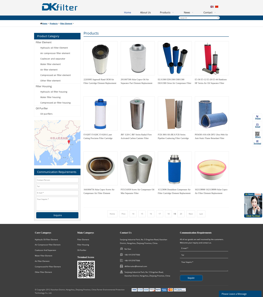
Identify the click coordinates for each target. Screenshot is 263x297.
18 (168, 214)
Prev (123, 214)
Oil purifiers (46, 113)
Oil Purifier (42, 108)
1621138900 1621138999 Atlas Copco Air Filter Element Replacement (211, 191)
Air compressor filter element (55, 53)
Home (44, 24)
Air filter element (49, 69)
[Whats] (257, 134)
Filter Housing (44, 86)
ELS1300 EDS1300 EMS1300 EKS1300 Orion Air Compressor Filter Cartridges (174, 82)
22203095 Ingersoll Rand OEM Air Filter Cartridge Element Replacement (100, 81)
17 (160, 214)
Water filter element (50, 64)
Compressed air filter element (55, 75)
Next (191, 214)
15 (142, 214)
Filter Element (66, 24)
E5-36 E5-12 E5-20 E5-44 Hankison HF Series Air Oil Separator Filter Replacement (211, 82)
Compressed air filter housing (55, 102)
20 (181, 214)
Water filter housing (50, 97)
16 (151, 214)
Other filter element (50, 80)
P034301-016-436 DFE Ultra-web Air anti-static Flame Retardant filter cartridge (211, 137)
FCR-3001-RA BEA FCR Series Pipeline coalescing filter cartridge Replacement (173, 137)
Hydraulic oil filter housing (53, 91)
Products (54, 24)
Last (201, 214)
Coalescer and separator (52, 58)
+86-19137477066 (132, 254)
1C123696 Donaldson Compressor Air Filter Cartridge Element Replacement (174, 191)
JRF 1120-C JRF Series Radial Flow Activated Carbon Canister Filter (136, 136)
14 (133, 214)
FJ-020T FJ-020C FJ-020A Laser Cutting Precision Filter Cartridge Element (98, 137)
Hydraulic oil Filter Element (54, 47)
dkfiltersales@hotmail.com (135, 266)
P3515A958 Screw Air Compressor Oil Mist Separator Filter (137, 191)
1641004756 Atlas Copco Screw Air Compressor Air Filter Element (99, 191)
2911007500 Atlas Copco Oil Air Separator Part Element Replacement (136, 81)
